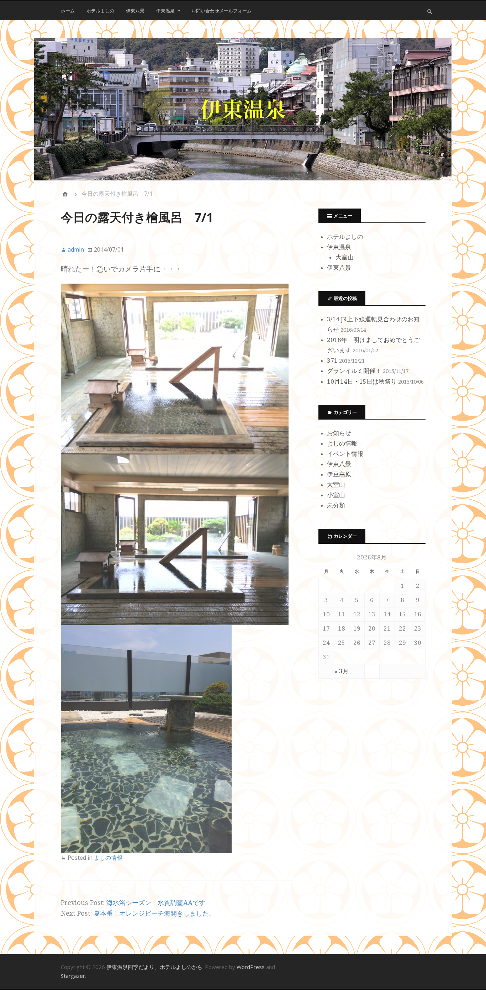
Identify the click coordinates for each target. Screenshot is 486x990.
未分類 (336, 505)
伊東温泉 (165, 10)
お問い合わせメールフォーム (221, 10)
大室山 (345, 257)
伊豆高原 (339, 474)
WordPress (251, 966)
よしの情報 (108, 858)
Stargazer (73, 975)
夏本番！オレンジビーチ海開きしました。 (154, 913)
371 (332, 360)
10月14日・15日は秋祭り (362, 381)
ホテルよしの (100, 10)
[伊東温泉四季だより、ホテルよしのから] (243, 109)
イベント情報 (345, 453)
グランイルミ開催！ (354, 370)
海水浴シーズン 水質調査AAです (155, 902)
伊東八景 (135, 10)
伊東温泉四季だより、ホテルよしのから (154, 966)
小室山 (336, 495)
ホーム (68, 10)
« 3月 (341, 671)
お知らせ (339, 433)
